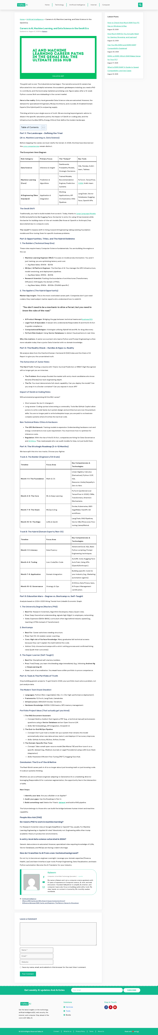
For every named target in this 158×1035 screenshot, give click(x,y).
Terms (91, 1031)
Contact (56, 1031)
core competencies (31, 146)
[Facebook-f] (106, 1007)
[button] (140, 5)
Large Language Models (86, 213)
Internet (94, 5)
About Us (101, 1031)
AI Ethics (32, 441)
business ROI (87, 319)
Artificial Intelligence (77, 5)
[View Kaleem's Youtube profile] (43, 882)
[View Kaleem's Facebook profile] (43, 877)
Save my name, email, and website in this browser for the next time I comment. (54, 967)
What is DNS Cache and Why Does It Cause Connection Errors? (43, 901)
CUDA (80, 183)
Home (47, 5)
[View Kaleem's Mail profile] (43, 887)
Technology (59, 5)
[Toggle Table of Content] (42, 127)
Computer (106, 5)
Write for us (67, 1031)
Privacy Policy (80, 1031)
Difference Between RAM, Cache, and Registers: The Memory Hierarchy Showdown (50, 903)
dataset (62, 802)
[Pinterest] (111, 1007)
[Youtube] (115, 1007)
